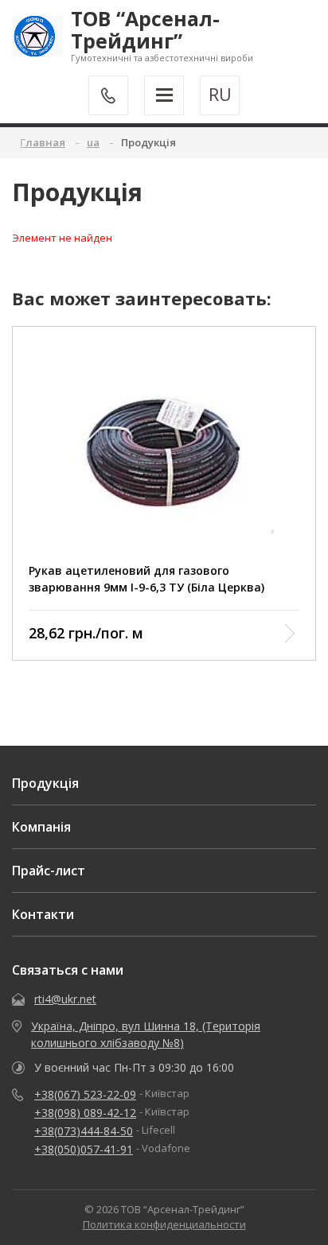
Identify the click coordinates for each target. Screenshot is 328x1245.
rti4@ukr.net (65, 998)
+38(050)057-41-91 (83, 1149)
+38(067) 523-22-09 (85, 1094)
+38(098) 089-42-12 (85, 1112)
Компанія (41, 827)
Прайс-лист (48, 870)
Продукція (45, 783)
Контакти (43, 914)
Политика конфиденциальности (164, 1224)
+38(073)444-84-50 (83, 1130)
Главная (42, 142)
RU (220, 94)
